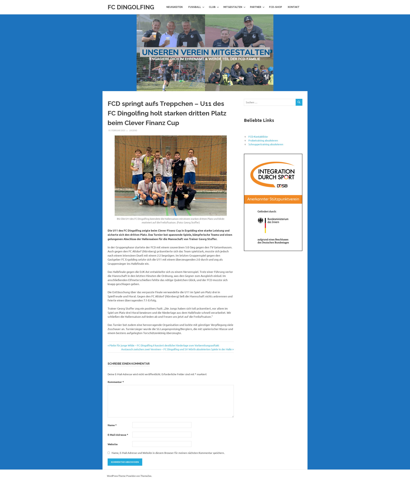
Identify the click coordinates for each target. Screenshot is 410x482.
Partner (255, 7)
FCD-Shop (275, 7)
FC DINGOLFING (131, 7)
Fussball (194, 7)
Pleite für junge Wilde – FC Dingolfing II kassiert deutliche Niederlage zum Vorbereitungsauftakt (164, 345)
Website (113, 444)
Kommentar (116, 382)
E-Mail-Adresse (118, 434)
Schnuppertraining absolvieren (265, 144)
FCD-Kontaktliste (258, 136)
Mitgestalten (232, 7)
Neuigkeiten (174, 7)
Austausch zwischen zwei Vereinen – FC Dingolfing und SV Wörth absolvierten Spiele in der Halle (176, 349)
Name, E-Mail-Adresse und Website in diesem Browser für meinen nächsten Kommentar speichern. (168, 452)
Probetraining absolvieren (263, 140)
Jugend (133, 130)
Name (112, 425)
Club (212, 7)
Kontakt (293, 7)
